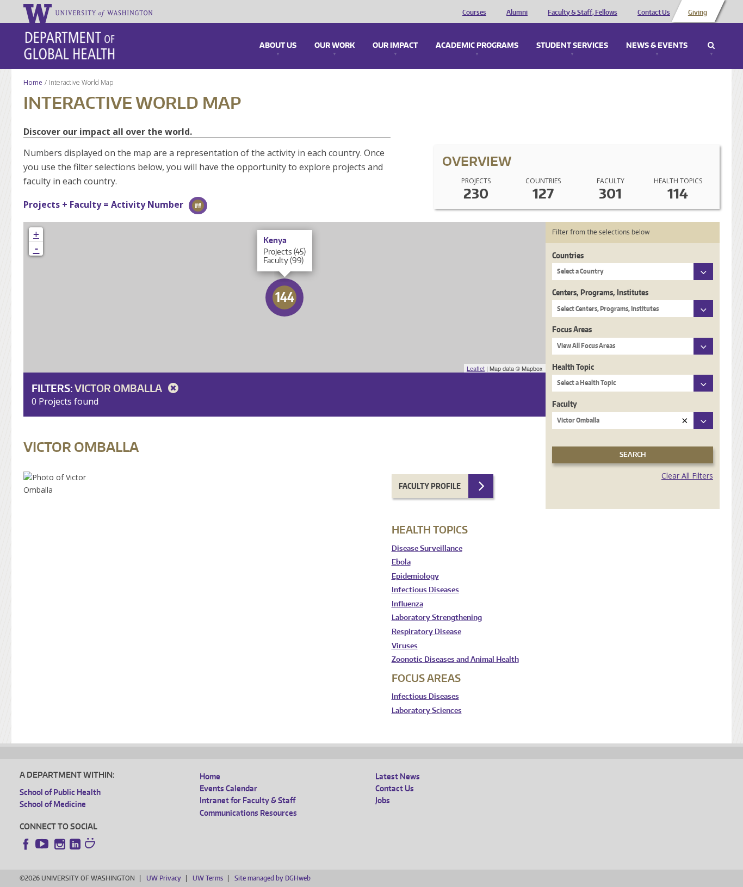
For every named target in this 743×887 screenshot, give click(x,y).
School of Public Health (60, 792)
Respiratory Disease (426, 632)
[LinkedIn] (75, 844)
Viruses (405, 646)
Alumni (517, 12)
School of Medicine (53, 804)
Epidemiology (415, 576)
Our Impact (395, 45)
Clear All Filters (687, 475)
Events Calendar (228, 788)
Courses (474, 12)
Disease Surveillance (427, 548)
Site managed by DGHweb (272, 878)
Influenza (407, 604)
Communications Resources (248, 812)
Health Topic (573, 366)
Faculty (564, 403)
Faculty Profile (430, 486)
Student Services (572, 45)
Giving (697, 12)
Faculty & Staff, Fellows (582, 12)
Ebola (401, 562)
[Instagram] (59, 844)
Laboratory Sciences (427, 710)
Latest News (397, 776)
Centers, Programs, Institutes (600, 292)
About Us (277, 45)
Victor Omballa (119, 388)
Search (711, 45)
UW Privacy (163, 878)
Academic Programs (477, 45)
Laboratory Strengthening (437, 617)
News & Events (657, 45)
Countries (568, 255)
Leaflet (476, 368)
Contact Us (653, 12)
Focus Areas (572, 329)
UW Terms (208, 878)
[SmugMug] (91, 844)
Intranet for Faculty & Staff (247, 800)
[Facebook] (26, 844)
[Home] (69, 45)
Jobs (382, 800)
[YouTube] (43, 844)
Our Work (334, 45)
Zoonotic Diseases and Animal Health (455, 659)
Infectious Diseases (425, 590)
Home (32, 82)
